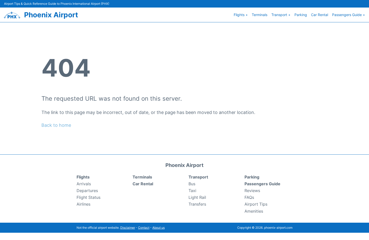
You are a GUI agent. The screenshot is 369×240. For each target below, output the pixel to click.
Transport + (280, 15)
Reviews (252, 190)
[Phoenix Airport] (12, 15)
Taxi (192, 190)
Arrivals (84, 183)
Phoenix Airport (51, 14)
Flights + (241, 15)
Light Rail (197, 197)
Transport (198, 176)
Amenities (253, 211)
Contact (143, 227)
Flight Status (88, 197)
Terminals (259, 15)
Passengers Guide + (348, 15)
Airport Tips (255, 204)
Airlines (83, 204)
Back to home (56, 125)
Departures (87, 190)
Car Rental (319, 15)
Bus (192, 183)
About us (158, 227)
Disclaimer (127, 227)
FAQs (249, 197)
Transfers (197, 204)
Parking (300, 15)
